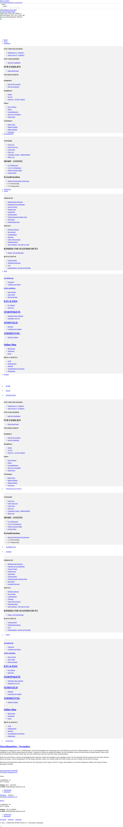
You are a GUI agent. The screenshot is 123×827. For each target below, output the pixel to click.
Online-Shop (10, 344)
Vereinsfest (14, 770)
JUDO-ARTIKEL (10, 288)
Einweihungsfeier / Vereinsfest (15, 746)
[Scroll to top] (1, 826)
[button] (61, 35)
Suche (3, 4)
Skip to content (4, 1)
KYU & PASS (10, 301)
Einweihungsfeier (5, 770)
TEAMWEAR (8, 278)
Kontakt (2, 800)
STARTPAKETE (12, 312)
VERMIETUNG (12, 333)
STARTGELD (11, 322)
